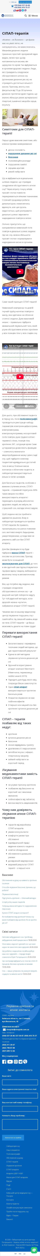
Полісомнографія (13, 1154)
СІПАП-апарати (12, 1169)
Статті (8, 1189)
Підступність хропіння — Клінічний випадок (19, 898)
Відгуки (9, 1181)
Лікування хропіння (14, 1165)
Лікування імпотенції (10, 894)
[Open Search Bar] (26, 16)
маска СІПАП (18, 552)
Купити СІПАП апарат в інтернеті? (15, 913)
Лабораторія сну (13, 1146)
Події (8, 1185)
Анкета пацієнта (12, 1204)
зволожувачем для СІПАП (16, 563)
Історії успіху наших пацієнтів (13, 902)
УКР (10, 2)
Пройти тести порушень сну (17, 1211)
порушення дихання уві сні (22, 153)
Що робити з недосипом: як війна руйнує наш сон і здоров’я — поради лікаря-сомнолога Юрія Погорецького (18, 954)
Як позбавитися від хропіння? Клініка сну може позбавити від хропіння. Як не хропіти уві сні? (19, 920)
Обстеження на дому (14, 1158)
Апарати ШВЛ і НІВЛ (14, 1173)
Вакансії (9, 1219)
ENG (13, 2)
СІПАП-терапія (12, 1162)
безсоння (13, 157)
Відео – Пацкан (12, 1215)
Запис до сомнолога (25, 2)
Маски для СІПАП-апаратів (17, 1177)
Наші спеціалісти (13, 1150)
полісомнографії (28, 419)
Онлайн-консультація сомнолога (19, 1207)
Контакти (10, 1200)
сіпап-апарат (20, 687)
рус (16, 2)
